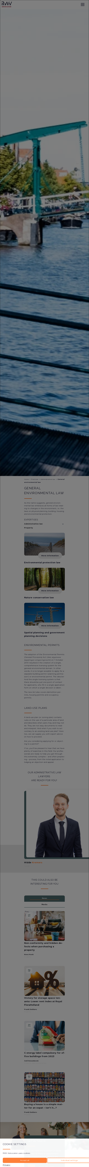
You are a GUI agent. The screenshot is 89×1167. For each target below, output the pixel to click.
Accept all (24, 1160)
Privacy (6, 1165)
